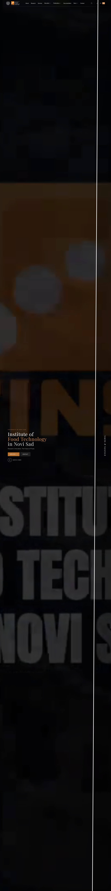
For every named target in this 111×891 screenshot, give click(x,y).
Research (33, 3)
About (27, 3)
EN (103, 3)
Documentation (67, 3)
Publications (56, 3)
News (75, 3)
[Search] (91, 3)
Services (40, 3)
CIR (100, 3)
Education (46, 3)
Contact (82, 3)
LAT (97, 3)
